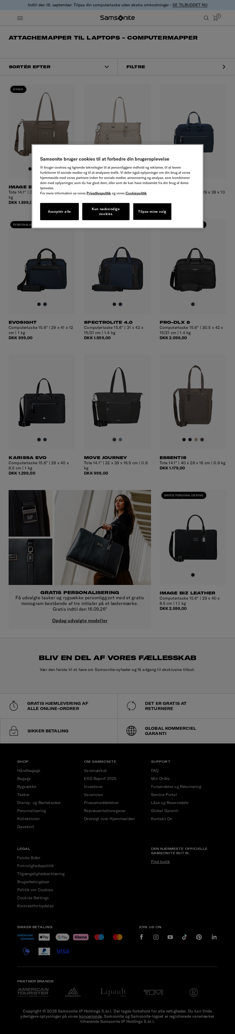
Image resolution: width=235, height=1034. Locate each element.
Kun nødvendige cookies (106, 211)
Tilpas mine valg (152, 211)
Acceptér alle (59, 211)
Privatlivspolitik (99, 193)
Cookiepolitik (136, 193)
